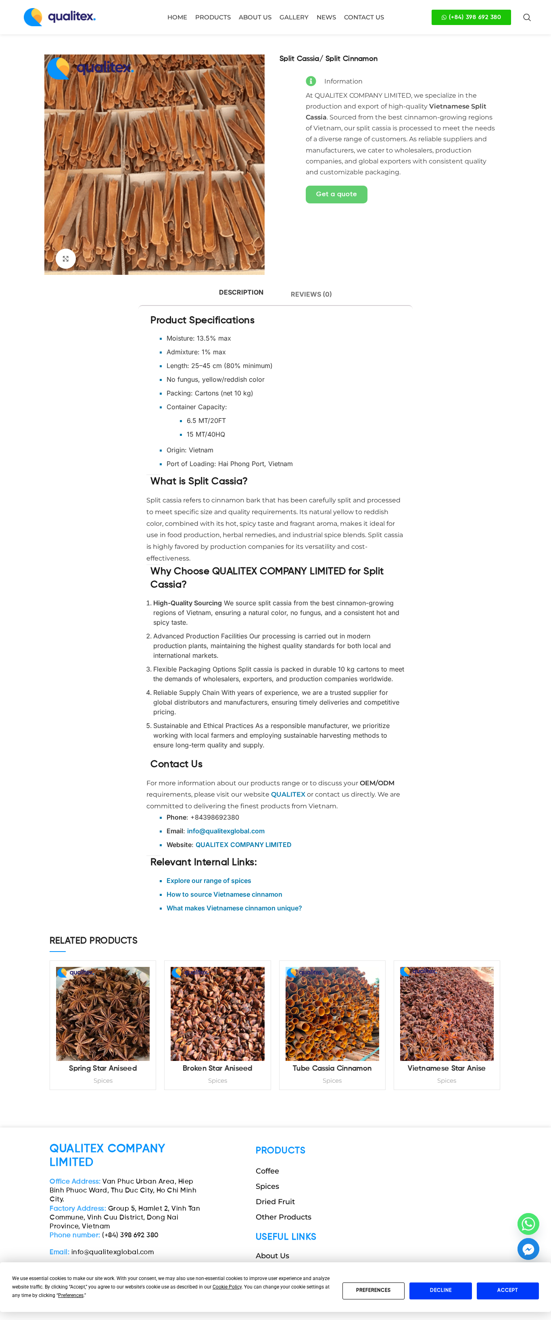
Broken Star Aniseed (218, 1068)
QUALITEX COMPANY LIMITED (244, 845)
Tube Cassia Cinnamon (332, 1068)
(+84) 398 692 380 (104, 1235)
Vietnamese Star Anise (447, 1068)
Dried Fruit (275, 1201)
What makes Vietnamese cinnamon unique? (234, 908)
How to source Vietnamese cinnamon (224, 894)
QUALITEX (288, 794)
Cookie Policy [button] (227, 1287)
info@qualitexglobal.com (102, 1252)
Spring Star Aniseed (103, 1068)
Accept (507, 1290)
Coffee (267, 1171)
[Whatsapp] (528, 1224)
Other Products (283, 1217)
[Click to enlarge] (66, 259)
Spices (103, 1080)
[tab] (241, 292)
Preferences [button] (70, 1295)
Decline (441, 1290)
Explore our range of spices (209, 881)
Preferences (373, 1290)
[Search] (527, 17)
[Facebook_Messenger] (528, 1249)
